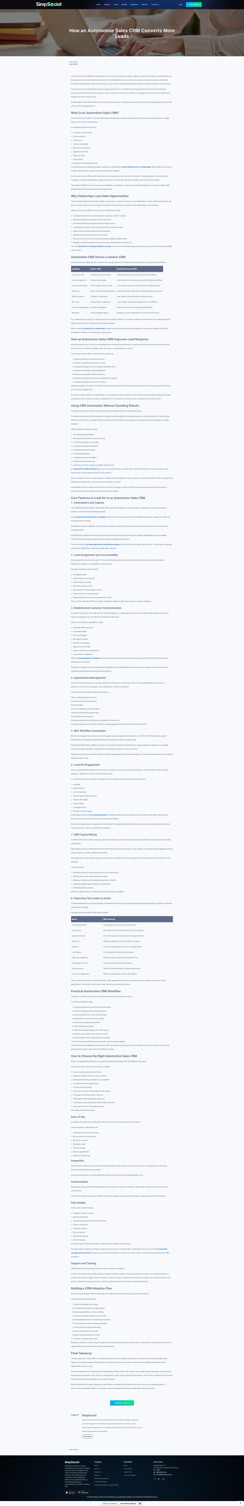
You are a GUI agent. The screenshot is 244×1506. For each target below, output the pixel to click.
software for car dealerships (94, 329)
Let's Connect (194, 4)
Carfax (116, 4)
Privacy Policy (128, 1468)
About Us (145, 4)
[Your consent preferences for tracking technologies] (240, 1502)
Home (98, 4)
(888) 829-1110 (161, 1472)
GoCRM (124, 4)
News (125, 1465)
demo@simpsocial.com (164, 1474)
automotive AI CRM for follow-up (86, 469)
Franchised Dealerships (101, 1478)
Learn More (87, 1436)
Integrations (134, 4)
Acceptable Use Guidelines (133, 1497)
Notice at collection (110, 1503)
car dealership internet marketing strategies (103, 544)
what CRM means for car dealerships (136, 167)
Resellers (97, 1475)
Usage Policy (128, 1472)
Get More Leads (122, 1403)
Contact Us (155, 4)
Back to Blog (73, 62)
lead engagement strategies (89, 658)
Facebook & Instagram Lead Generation (106, 1485)
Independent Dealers (100, 1481)
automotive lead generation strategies (91, 517)
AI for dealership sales (98, 815)
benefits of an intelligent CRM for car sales (95, 246)
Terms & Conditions (130, 1475)
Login (181, 4)
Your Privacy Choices (128, 1503)
